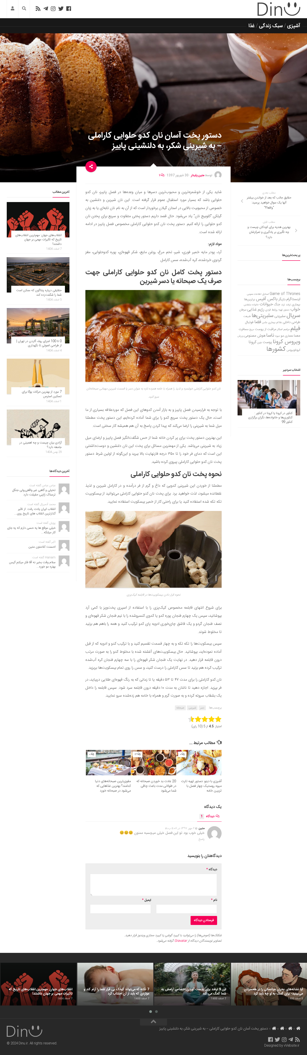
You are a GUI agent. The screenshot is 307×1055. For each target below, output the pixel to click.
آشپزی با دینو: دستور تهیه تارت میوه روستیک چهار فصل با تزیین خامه (201, 786)
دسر (202, 708)
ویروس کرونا (286, 341)
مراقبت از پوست (265, 329)
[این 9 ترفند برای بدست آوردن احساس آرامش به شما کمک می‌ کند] (192, 984)
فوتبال (249, 322)
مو (282, 336)
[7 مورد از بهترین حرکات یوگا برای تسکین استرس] (38, 376)
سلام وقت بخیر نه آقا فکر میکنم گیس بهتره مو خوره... (32, 565)
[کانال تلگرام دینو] (45, 8)
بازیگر (281, 299)
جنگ (277, 304)
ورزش (240, 336)
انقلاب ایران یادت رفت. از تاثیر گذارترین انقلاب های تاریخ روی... (35, 511)
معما (297, 336)
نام (214, 900)
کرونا (252, 342)
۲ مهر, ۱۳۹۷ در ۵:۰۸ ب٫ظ (179, 828)
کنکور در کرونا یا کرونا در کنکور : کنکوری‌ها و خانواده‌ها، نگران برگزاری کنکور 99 (270, 418)
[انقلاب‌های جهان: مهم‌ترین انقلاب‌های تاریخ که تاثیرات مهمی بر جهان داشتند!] (38, 219)
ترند (283, 305)
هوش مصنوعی (254, 336)
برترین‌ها (249, 299)
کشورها (276, 349)
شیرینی (192, 708)
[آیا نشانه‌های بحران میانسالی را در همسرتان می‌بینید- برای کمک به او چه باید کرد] (269, 984)
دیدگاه (207, 816)
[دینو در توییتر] (61, 8)
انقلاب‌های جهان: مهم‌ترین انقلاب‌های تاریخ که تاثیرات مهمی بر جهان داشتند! (38, 240)
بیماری (296, 304)
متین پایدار (197, 175)
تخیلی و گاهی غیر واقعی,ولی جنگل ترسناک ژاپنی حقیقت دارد (34, 492)
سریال (293, 316)
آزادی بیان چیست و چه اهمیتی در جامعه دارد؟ (40, 445)
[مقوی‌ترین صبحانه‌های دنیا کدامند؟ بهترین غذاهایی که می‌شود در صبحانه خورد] (108, 762)
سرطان (242, 310)
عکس (264, 322)
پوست (267, 342)
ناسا (270, 335)
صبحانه (180, 708)
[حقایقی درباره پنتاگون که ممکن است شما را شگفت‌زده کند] (38, 274)
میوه (277, 336)
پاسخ (202, 839)
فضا (257, 322)
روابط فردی (271, 310)
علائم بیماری (275, 322)
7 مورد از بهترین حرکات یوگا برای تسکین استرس (42, 394)
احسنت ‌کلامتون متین (42, 547)
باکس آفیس (267, 299)
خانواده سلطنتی (251, 305)
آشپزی (293, 26)
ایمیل (146, 900)
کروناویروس (293, 350)
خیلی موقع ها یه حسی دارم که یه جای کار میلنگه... (31, 530)
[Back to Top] (153, 1022)
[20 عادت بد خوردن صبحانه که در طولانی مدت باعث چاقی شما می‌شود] (153, 762)
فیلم (295, 329)
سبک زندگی (271, 26)
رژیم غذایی (255, 309)
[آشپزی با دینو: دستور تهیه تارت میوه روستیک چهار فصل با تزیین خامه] (199, 762)
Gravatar (180, 941)
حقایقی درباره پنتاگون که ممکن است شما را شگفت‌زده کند (39, 293)
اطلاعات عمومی (254, 294)
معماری (289, 335)
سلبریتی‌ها (263, 315)
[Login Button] (12, 9)
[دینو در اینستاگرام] (53, 8)
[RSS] (38, 8)
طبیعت (247, 316)
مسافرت (244, 329)
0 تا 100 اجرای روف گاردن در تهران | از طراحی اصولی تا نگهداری (39, 344)
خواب (295, 309)
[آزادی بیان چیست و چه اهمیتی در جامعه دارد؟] (38, 427)
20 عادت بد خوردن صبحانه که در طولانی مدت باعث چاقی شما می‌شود (156, 786)
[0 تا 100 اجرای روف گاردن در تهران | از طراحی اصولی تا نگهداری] (38, 325)
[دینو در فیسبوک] (68, 8)
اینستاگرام (293, 299)
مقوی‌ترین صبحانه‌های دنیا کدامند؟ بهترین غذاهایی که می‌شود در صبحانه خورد (113, 786)
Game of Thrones (285, 294)
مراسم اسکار (283, 329)
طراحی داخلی (291, 322)
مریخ (251, 329)
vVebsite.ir (291, 1045)
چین (259, 342)
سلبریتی (280, 316)
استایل (265, 294)
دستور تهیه (283, 310)
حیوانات (266, 304)
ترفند (288, 305)
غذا (252, 26)
